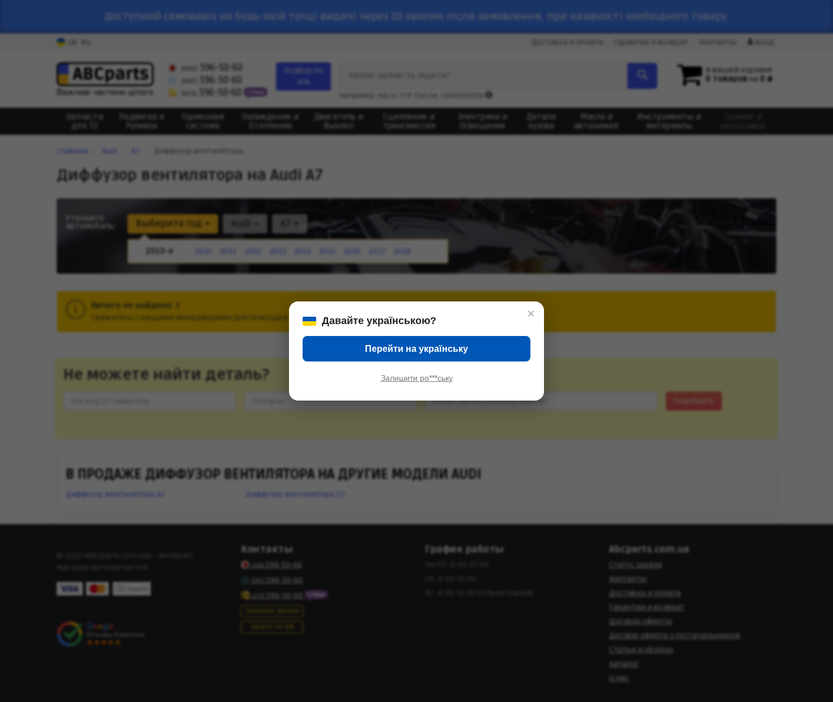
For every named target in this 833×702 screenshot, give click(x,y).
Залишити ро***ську (417, 377)
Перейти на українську (416, 349)
